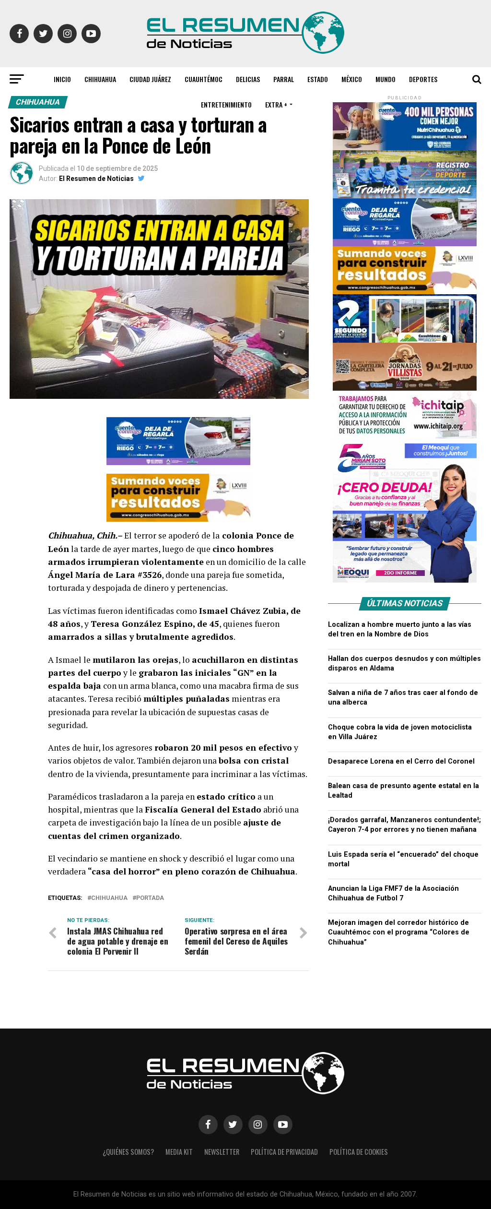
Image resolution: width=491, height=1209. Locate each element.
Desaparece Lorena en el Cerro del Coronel (401, 761)
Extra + (276, 104)
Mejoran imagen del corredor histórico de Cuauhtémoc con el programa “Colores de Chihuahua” (398, 932)
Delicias (248, 79)
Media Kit (179, 1133)
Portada (150, 802)
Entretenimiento (226, 104)
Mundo (385, 79)
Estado (317, 79)
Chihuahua (100, 79)
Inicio (62, 79)
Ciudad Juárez (150, 79)
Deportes (423, 79)
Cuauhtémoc (203, 79)
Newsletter (221, 1133)
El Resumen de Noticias (96, 178)
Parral (283, 79)
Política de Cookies (358, 1133)
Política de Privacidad (284, 1133)
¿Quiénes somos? (128, 1133)
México (351, 79)
